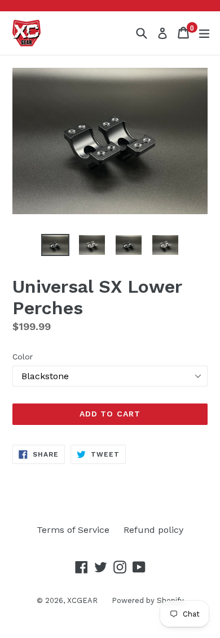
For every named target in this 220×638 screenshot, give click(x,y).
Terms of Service (73, 529)
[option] (55, 245)
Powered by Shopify (148, 600)
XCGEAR (82, 600)
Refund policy (153, 529)
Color (22, 356)
